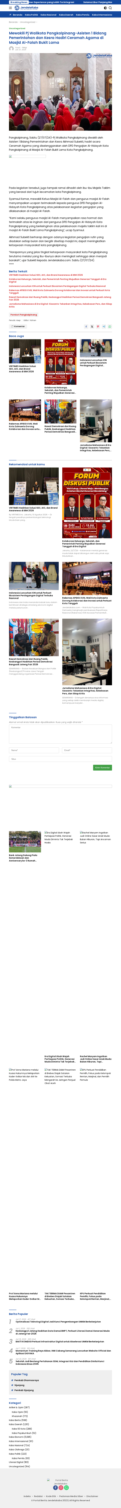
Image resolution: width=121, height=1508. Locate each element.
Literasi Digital (16, 1462)
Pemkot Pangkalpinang (23, 314)
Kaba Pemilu (18, 1458)
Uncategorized (17, 28)
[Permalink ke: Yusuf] (11, 48)
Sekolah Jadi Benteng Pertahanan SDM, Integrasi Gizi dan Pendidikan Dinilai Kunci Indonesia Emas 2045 (60, 1362)
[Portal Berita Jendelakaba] (26, 7)
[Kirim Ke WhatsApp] (110, 326)
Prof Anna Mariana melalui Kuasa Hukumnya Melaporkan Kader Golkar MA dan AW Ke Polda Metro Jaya (25, 1296)
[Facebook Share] (86, 326)
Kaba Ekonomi (16, 1436)
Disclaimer (92, 1496)
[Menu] (11, 7)
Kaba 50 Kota (19, 1428)
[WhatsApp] (66, 1487)
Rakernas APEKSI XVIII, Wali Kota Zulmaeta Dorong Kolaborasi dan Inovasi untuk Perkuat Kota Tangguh (59, 291)
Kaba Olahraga (16, 1449)
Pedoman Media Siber (71, 1496)
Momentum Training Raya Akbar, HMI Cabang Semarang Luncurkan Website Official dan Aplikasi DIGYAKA (63, 1352)
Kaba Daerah (15, 1424)
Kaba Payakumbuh (21, 1433)
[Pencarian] (110, 7)
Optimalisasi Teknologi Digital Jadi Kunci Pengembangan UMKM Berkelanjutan (58, 1321)
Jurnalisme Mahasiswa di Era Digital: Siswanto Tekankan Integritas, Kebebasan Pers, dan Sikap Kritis (60, 305)
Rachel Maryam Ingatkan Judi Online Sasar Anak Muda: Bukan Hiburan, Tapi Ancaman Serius (96, 1059)
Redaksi (38, 1496)
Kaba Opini (17, 1412)
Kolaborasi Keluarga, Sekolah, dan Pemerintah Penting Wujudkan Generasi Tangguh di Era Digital (57, 280)
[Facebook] (55, 1487)
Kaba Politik (15, 1453)
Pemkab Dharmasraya (26, 1380)
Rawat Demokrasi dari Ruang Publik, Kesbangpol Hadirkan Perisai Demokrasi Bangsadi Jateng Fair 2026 (60, 298)
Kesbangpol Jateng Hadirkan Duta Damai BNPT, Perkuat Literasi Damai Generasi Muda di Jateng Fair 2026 (63, 1332)
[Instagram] (61, 1487)
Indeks (27, 1496)
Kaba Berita (15, 1420)
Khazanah (17, 1416)
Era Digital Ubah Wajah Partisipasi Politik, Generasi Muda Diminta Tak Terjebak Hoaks (60, 1059)
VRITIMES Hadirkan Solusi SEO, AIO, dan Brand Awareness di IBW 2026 (46, 275)
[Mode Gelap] (105, 7)
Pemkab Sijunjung (24, 1390)
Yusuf (17, 47)
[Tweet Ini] (92, 326)
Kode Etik (51, 1496)
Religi (24, 47)
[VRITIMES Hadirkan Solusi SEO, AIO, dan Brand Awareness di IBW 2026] (25, 351)
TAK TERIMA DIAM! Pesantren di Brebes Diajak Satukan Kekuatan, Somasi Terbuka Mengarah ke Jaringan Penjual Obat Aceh (60, 1296)
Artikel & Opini (16, 1407)
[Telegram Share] (104, 326)
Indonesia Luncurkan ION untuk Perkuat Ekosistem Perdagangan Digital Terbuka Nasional (57, 286)
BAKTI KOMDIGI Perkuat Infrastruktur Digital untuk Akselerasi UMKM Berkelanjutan (60, 1341)
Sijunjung (19, 1385)
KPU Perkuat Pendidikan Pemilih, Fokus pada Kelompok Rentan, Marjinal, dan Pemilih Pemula (95, 1296)
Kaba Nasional (16, 1445)
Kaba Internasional (18, 1441)
